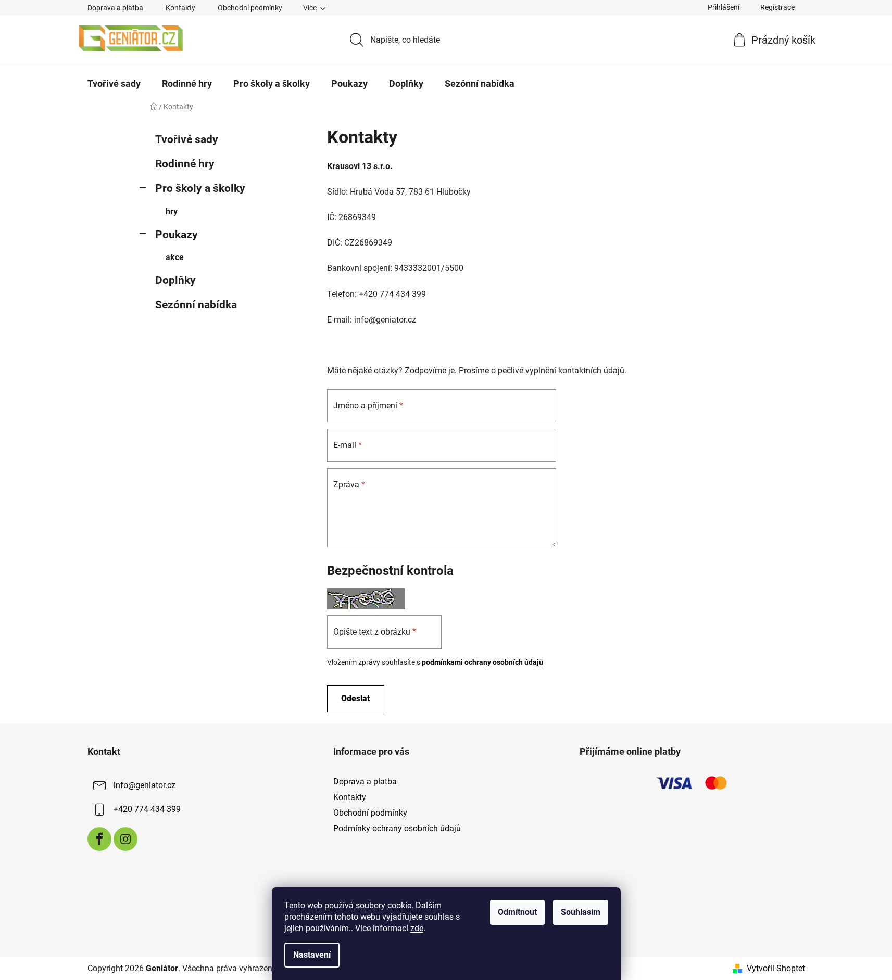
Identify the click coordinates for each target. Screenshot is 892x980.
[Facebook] (99, 839)
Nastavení (312, 955)
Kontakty (180, 8)
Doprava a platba (115, 8)
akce (175, 257)
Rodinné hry (185, 164)
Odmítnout (517, 912)
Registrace (777, 7)
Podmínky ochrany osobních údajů (397, 828)
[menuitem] (114, 83)
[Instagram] (125, 839)
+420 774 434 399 (147, 809)
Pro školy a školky (200, 188)
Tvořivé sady (186, 139)
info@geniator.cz (144, 785)
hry (172, 211)
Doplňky (175, 280)
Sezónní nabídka (196, 305)
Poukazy (176, 234)
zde (416, 928)
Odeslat (355, 698)
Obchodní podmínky (250, 8)
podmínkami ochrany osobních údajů (482, 662)
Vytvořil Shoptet (776, 968)
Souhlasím (580, 912)
